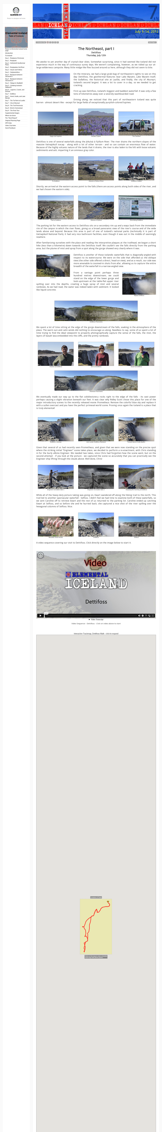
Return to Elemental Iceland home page (16, 49)
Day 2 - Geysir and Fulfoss (13, 70)
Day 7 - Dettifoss (10, 94)
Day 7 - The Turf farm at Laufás (15, 100)
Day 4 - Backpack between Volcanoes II (13, 79)
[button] (41, 42)
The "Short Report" (11, 118)
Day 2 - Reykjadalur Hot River (14, 67)
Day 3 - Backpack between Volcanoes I (13, 75)
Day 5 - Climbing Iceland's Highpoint (13, 86)
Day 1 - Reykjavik (10, 60)
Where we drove (10, 115)
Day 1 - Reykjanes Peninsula (14, 58)
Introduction (9, 53)
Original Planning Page (12, 120)
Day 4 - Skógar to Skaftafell (14, 83)
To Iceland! (8, 55)
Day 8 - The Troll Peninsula (14, 105)
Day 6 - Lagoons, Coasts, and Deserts (14, 90)
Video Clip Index (10, 125)
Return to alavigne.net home (16, 18)
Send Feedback (10, 128)
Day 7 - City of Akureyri (12, 103)
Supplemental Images (12, 113)
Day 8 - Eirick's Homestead (14, 108)
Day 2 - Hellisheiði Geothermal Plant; (15, 64)
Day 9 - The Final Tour (12, 110)
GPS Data (8, 123)
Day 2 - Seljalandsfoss (12, 72)
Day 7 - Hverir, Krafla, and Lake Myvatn (15, 97)
